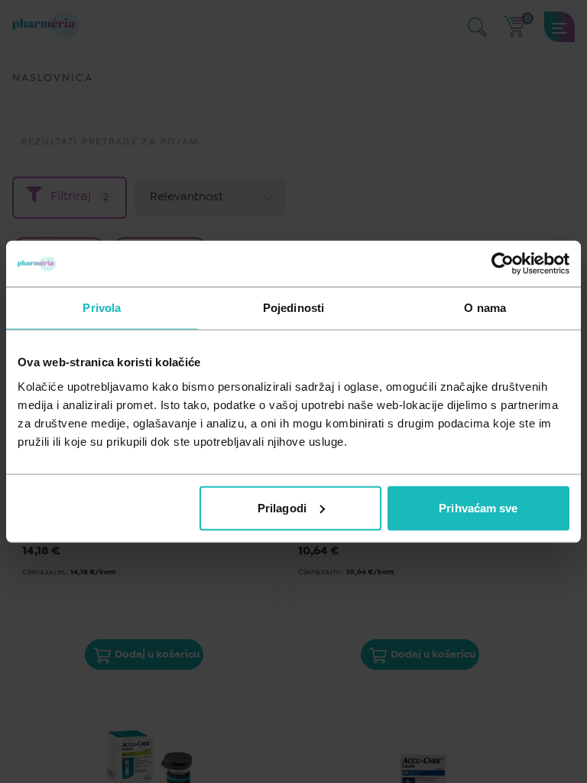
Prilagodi (282, 507)
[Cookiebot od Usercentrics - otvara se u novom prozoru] (502, 263)
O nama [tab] (485, 307)
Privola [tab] (102, 307)
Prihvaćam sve (478, 507)
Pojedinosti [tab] (293, 307)
